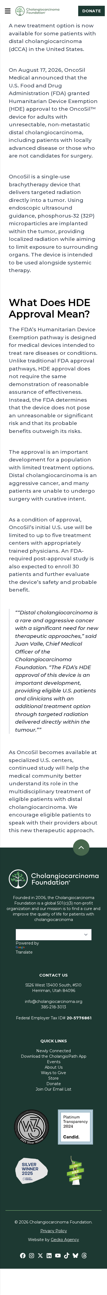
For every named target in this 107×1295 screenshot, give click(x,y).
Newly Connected (53, 1050)
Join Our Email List (53, 1089)
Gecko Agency (65, 1239)
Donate (53, 1083)
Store (53, 1078)
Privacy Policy (53, 1230)
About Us (54, 1067)
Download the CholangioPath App (53, 1056)
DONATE (91, 10)
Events (53, 1061)
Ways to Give (53, 1072)
